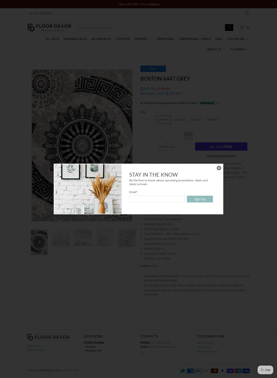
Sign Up (199, 199)
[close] (219, 168)
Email (133, 192)
